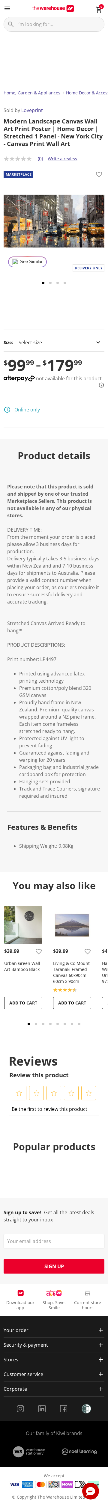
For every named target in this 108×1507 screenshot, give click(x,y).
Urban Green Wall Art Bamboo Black (22, 966)
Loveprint (32, 110)
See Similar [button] (31, 261)
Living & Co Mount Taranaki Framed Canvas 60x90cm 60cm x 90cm (71, 972)
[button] (19, 1093)
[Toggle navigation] (7, 8)
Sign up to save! (22, 1212)
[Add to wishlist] (99, 175)
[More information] (99, 385)
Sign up (54, 1266)
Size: (8, 342)
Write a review (62, 159)
